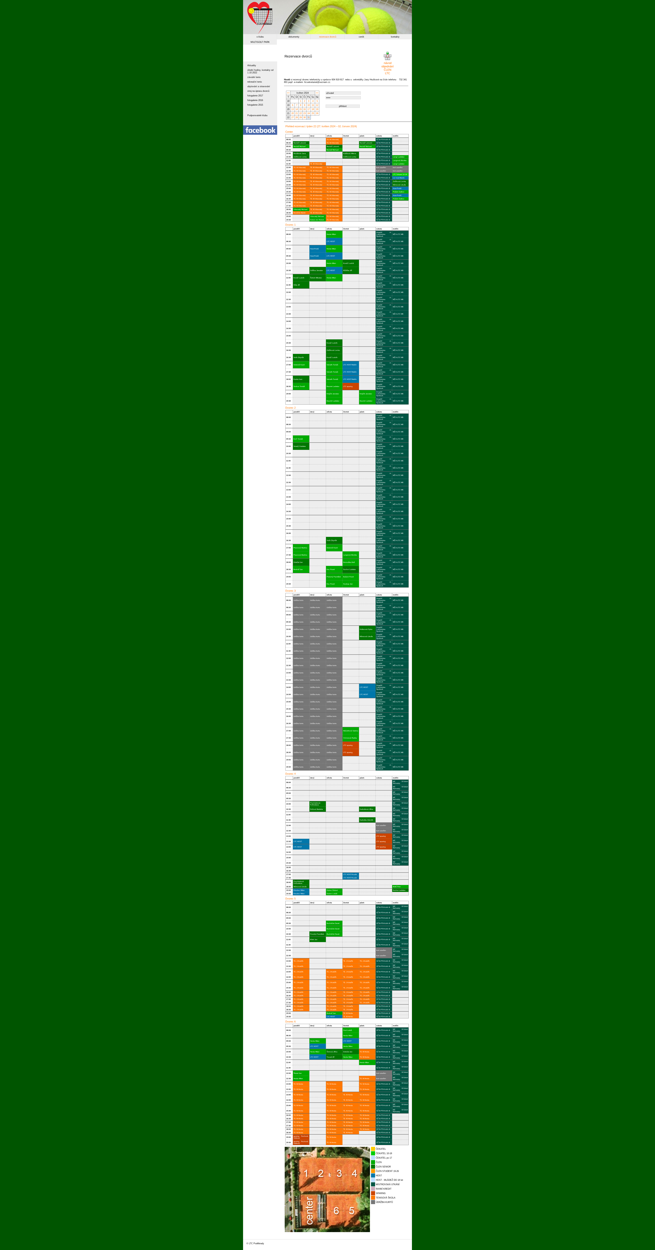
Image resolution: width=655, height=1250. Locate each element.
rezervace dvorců (327, 36)
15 (300, 109)
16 (304, 109)
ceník (361, 36)
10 (308, 105)
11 (313, 105)
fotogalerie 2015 (255, 105)
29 (300, 117)
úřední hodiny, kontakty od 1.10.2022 (260, 71)
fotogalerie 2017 (255, 95)
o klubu (260, 36)
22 (300, 113)
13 (292, 109)
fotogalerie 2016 (255, 100)
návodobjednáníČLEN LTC (387, 68)
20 (292, 113)
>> (317, 93)
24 (308, 113)
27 (292, 117)
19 (317, 109)
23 (304, 113)
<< (288, 93)
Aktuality (251, 65)
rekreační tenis (254, 82)
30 (304, 117)
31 (308, 117)
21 (296, 113)
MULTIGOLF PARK (260, 42)
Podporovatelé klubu (257, 115)
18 (313, 109)
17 (308, 109)
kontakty (395, 36)
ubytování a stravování (258, 86)
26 (317, 113)
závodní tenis (254, 77)
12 (317, 105)
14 (296, 109)
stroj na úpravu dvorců (258, 91)
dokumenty (293, 36)
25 (313, 113)
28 (296, 117)
